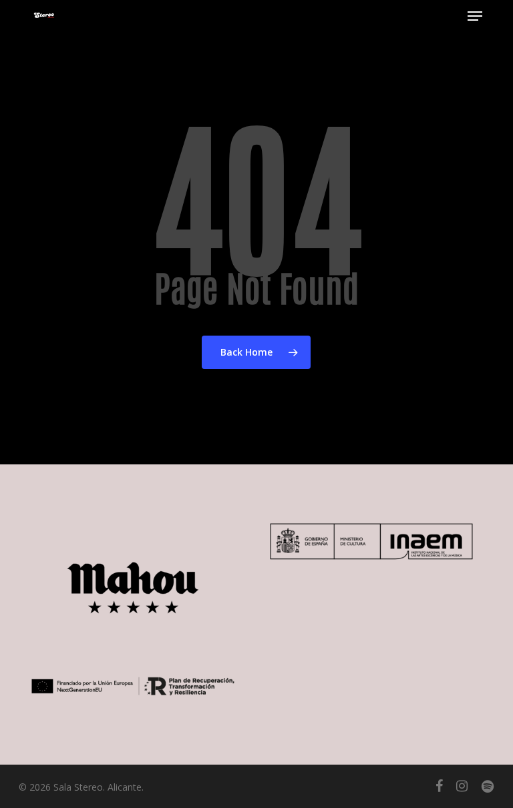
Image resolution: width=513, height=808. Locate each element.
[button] (475, 16)
